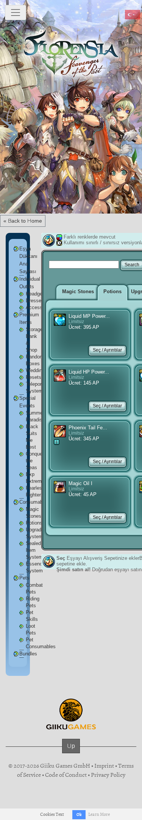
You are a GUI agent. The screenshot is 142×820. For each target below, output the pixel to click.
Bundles (28, 654)
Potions (34, 523)
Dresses (35, 300)
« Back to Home (22, 221)
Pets (24, 578)
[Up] (71, 753)
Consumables (34, 502)
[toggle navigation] (15, 12)
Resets (33, 377)
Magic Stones (78, 291)
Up (71, 746)
